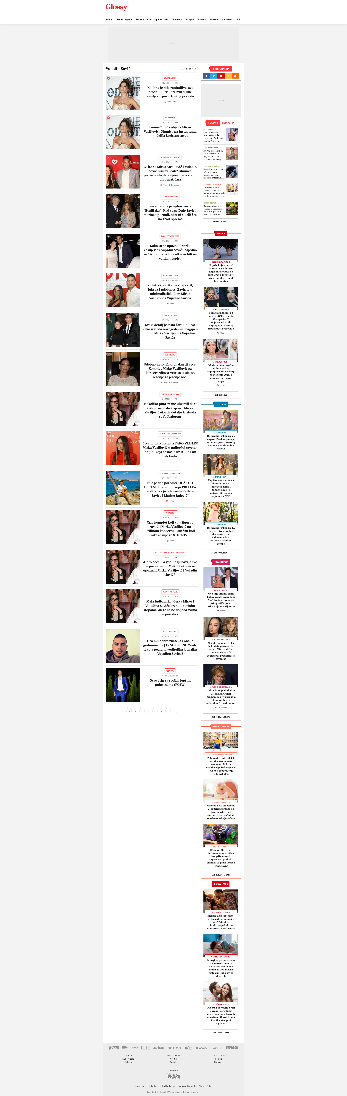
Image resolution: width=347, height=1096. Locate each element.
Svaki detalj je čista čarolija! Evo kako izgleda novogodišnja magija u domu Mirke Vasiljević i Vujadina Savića (170, 331)
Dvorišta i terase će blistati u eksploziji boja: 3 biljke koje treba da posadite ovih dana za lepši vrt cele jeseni (213, 210)
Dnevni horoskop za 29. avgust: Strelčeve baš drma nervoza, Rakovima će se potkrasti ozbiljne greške (221, 535)
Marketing (152, 1086)
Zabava (202, 19)
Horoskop (227, 19)
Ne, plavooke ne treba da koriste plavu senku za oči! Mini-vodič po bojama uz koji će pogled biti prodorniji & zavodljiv (221, 650)
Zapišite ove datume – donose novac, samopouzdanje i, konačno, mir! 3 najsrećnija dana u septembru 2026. (221, 488)
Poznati (109, 19)
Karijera (190, 19)
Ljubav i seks (161, 19)
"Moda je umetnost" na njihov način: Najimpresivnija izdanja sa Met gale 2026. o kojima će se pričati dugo (221, 373)
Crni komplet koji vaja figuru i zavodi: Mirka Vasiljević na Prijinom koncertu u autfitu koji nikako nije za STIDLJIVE (170, 528)
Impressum (140, 1086)
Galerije (214, 19)
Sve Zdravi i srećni (221, 874)
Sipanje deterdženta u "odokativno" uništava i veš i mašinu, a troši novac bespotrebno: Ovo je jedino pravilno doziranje (213, 173)
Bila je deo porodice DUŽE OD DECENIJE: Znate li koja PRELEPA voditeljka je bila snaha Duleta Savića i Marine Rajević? (170, 489)
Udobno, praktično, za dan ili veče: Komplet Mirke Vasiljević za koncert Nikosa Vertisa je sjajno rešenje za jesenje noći (170, 370)
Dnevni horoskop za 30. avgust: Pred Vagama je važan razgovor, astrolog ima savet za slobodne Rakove (213, 155)
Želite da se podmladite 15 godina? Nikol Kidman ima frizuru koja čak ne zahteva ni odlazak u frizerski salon (221, 697)
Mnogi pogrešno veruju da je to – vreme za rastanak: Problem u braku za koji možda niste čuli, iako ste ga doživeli (221, 968)
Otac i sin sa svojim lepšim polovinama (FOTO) (170, 682)
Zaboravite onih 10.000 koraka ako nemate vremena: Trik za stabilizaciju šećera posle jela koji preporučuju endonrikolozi (214, 191)
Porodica (177, 19)
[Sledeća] (195, 68)
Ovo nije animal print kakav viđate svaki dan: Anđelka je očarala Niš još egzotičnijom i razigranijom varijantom (213, 136)
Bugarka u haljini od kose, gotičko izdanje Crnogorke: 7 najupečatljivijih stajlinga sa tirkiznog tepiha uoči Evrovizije (221, 320)
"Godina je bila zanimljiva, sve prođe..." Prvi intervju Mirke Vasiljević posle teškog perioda (170, 91)
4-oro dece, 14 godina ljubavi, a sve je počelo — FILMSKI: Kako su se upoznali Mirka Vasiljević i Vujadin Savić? (170, 568)
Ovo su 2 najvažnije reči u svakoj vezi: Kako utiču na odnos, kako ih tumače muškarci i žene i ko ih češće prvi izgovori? (221, 1015)
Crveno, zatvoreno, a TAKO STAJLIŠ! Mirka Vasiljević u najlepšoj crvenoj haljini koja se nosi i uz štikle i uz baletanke (170, 449)
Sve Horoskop (221, 552)
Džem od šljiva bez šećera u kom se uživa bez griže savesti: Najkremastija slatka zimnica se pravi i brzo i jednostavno (221, 857)
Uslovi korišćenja (168, 1086)
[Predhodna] (182, 68)
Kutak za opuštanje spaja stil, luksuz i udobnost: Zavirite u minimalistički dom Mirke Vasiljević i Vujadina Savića (170, 291)
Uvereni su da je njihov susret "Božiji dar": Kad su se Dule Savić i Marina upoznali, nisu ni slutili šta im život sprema (170, 212)
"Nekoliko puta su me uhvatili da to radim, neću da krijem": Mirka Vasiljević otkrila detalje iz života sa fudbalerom (170, 410)
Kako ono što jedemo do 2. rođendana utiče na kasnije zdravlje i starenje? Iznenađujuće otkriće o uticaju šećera (221, 812)
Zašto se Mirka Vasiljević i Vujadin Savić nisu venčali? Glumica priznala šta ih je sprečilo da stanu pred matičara (170, 173)
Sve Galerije (221, 395)
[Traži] (239, 19)
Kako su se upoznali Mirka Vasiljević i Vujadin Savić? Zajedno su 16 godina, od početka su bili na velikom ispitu (170, 252)
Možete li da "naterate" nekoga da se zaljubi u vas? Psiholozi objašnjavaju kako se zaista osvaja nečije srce (221, 922)
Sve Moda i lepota (221, 717)
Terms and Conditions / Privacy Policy (195, 1086)
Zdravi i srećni (143, 19)
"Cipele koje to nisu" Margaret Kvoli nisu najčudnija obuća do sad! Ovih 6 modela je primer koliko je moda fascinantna (221, 273)
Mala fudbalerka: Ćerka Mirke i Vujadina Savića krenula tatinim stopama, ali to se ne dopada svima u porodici (170, 607)
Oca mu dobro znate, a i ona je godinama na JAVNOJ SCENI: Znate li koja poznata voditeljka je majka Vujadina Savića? (170, 647)
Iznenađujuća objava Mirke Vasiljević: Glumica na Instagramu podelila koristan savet (170, 131)
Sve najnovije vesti (220, 221)
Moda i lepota (124, 19)
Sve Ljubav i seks (221, 1032)
